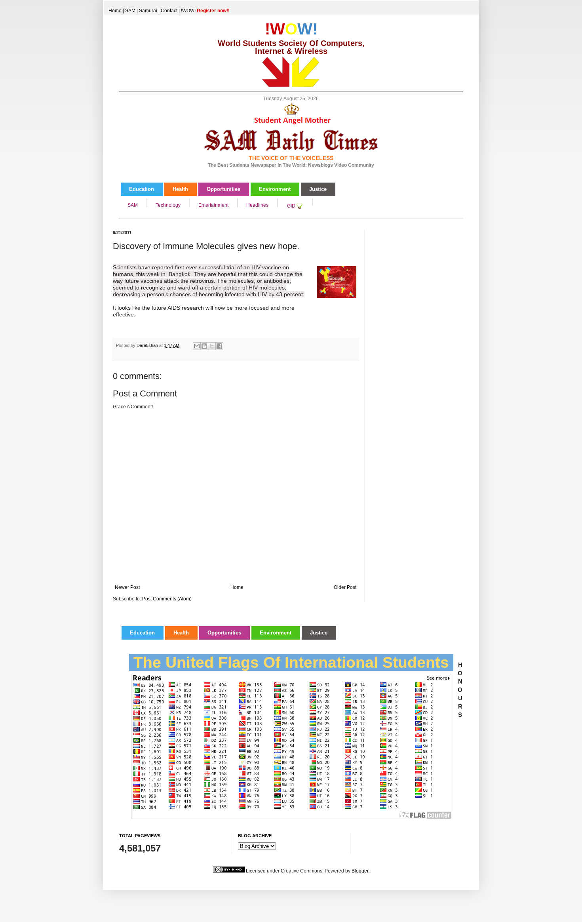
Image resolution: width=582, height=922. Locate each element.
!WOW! (205, 10)
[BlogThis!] (204, 346)
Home (115, 10)
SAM (130, 10)
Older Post (345, 587)
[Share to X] (212, 346)
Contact (169, 10)
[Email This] (197, 346)
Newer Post (127, 587)
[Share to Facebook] (219, 346)
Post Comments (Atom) (167, 599)
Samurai (148, 10)
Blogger (360, 871)
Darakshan (148, 345)
